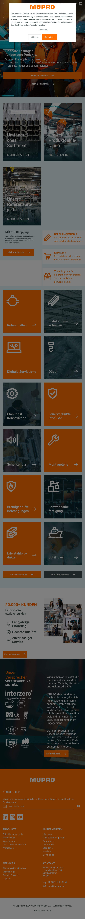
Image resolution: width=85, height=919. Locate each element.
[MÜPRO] (42, 7)
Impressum (43, 30)
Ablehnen (34, 37)
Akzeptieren (49, 37)
